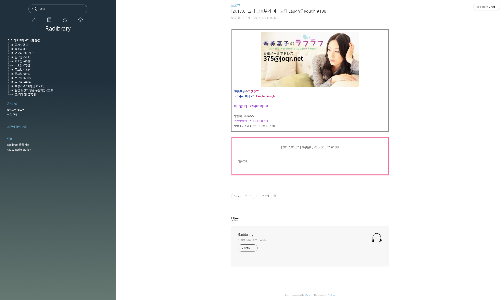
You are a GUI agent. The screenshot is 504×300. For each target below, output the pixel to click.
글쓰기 (34, 20)
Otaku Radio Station (19, 149)
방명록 (50, 20)
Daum (308, 295)
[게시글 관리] (250, 196)
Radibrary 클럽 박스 (18, 144)
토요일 (235, 5)
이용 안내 (12, 114)
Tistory (331, 295)
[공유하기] (246, 196)
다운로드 (242, 161)
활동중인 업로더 (15, 109)
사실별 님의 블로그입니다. (253, 239)
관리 (81, 20)
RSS (65, 20)
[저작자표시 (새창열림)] (274, 196)
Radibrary (58, 28)
